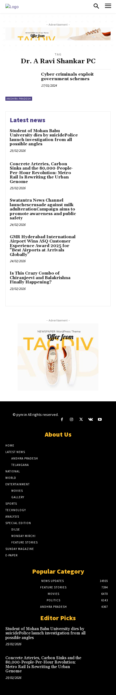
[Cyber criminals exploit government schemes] (21, 85)
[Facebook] (62, 419)
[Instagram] (71, 419)
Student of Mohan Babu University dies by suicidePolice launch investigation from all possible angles (44, 137)
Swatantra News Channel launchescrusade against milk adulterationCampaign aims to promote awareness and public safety (43, 209)
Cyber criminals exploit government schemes (67, 77)
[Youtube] (100, 419)
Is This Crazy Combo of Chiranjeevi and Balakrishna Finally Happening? (40, 278)
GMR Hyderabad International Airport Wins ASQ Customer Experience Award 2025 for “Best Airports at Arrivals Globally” (43, 245)
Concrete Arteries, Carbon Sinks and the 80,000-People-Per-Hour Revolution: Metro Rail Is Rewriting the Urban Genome (41, 173)
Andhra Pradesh (18, 98)
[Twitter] (80, 419)
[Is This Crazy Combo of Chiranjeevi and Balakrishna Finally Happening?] (93, 282)
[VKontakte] (90, 419)
